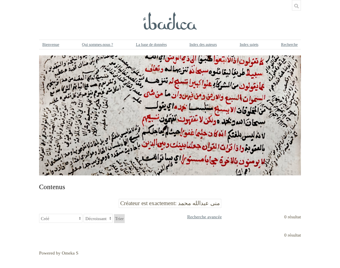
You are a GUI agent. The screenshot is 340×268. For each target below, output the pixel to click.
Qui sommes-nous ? (97, 44)
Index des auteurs (203, 44)
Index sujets (249, 44)
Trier (119, 218)
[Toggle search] (296, 5)
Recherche (289, 44)
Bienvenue (50, 44)
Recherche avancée (204, 216)
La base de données (151, 44)
